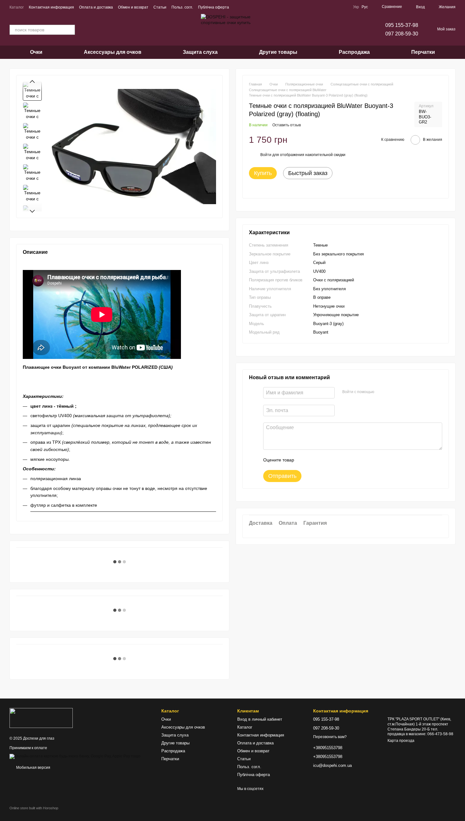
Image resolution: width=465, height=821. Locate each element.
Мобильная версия (32, 767)
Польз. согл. (182, 7)
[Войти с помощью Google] (391, 392)
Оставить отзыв (286, 125)
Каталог (16, 7)
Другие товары (278, 52)
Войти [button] (265, 155)
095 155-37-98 (401, 25)
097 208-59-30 (401, 33)
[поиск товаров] (70, 30)
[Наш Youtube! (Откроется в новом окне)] (245, 6)
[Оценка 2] (315, 460)
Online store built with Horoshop (33, 808)
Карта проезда (401, 740)
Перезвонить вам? (330, 737)
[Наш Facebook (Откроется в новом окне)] (237, 6)
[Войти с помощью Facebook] (381, 392)
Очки (36, 52)
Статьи (159, 7)
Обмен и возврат (133, 7)
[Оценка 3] (325, 460)
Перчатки (423, 52)
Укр (356, 7)
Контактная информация (51, 7)
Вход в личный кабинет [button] (259, 719)
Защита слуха (200, 52)
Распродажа (354, 52)
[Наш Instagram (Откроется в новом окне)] (260, 6)
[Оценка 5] (345, 460)
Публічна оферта (213, 7)
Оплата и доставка (96, 7)
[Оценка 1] (305, 460)
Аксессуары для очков (112, 52)
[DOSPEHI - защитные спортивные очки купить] (41, 718)
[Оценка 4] (335, 460)
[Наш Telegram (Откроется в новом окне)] (253, 6)
